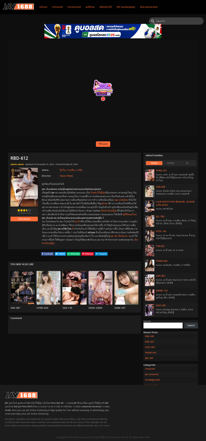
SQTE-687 (150, 347)
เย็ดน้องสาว (124, 236)
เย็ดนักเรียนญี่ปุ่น (109, 210)
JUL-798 (160, 216)
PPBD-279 (161, 170)
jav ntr (114, 236)
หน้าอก (159, 223)
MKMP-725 (162, 290)
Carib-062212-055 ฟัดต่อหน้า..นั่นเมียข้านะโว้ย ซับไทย (175, 203)
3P (164, 235)
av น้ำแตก (173, 174)
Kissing (166, 309)
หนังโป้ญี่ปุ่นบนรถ (174, 177)
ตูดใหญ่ (159, 297)
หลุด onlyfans (121, 200)
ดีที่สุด (162, 177)
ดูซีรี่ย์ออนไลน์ (130, 214)
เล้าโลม (159, 180)
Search (147, 321)
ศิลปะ (184, 220)
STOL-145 (161, 231)
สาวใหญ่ (192, 220)
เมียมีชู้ (178, 223)
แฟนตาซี (185, 194)
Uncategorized (152, 379)
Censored (150, 369)
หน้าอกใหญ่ (188, 177)
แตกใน (77, 221)
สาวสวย (179, 250)
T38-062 (160, 246)
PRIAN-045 (162, 261)
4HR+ (165, 174)
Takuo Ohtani (66, 176)
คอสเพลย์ (183, 174)
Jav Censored (151, 374)
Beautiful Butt (179, 295)
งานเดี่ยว (70, 170)
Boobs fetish (169, 191)
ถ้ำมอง (192, 235)
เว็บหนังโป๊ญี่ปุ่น (97, 192)
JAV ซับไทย (168, 209)
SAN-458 (160, 187)
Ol (174, 250)
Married (176, 280)
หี (73, 228)
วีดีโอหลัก (103, 144)
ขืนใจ (62, 170)
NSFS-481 (161, 305)
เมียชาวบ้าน (169, 223)
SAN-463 (160, 276)
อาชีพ (79, 170)
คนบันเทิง (167, 265)
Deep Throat (182, 235)
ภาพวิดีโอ (186, 265)
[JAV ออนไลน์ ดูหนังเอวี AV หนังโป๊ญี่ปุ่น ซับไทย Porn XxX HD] (18, 9)
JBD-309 (149, 358)
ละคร (177, 194)
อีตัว (165, 297)
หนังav (104, 203)
